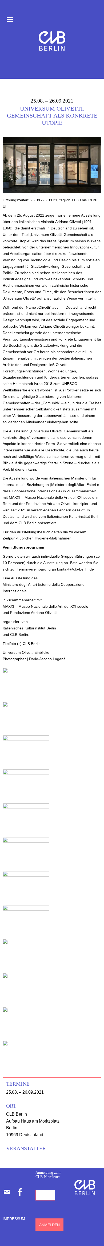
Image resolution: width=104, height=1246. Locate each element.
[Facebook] (19, 1192)
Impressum (14, 1219)
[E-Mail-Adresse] (7, 1192)
